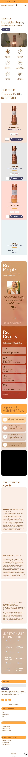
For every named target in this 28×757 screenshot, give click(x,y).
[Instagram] (2, 700)
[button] (25, 5)
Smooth (14, 205)
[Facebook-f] (6, 700)
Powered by (13, 756)
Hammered (14, 127)
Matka (14, 243)
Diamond (14, 166)
